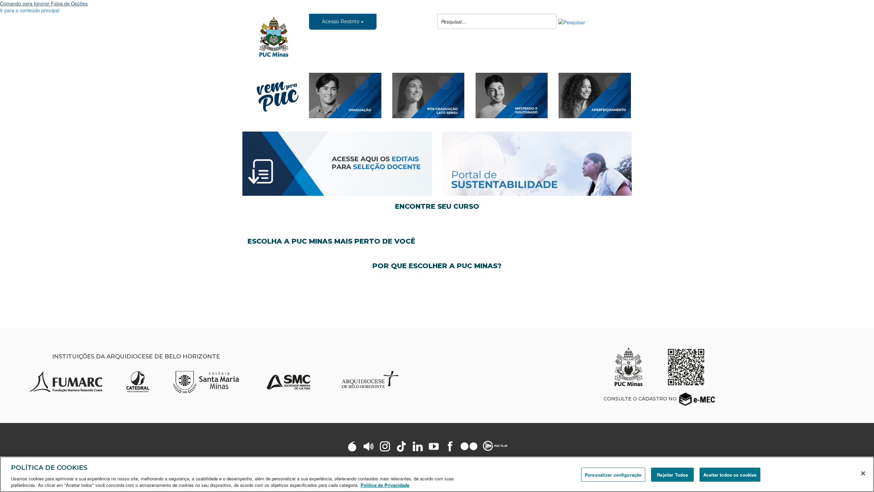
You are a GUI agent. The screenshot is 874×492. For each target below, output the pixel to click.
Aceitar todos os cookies (730, 475)
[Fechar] (863, 473)
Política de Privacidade (385, 485)
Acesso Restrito (341, 21)
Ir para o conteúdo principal (29, 10)
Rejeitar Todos (672, 475)
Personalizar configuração (613, 475)
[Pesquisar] (571, 21)
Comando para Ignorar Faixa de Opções (44, 3)
